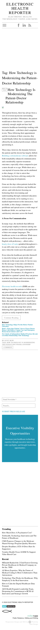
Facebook (18, 25)
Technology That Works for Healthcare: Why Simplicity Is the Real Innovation (20, 579)
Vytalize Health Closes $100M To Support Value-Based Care (19, 553)
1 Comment (7, 347)
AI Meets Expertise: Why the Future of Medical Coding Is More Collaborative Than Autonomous (19, 572)
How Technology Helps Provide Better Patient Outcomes (17, 325)
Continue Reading (11, 317)
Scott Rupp (9, 340)
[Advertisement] (20, 50)
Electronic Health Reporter (20, 8)
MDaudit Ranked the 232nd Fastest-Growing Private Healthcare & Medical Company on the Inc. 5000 (20, 564)
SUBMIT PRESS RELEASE (13, 411)
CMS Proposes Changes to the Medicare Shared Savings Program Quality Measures (19, 542)
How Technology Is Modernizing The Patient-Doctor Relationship (20, 95)
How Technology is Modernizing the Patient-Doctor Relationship (18, 343)
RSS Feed (29, 25)
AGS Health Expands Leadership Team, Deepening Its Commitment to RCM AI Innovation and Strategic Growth (18, 591)
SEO (24, 622)
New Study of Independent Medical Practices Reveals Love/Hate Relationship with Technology (20, 335)
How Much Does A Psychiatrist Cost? (17, 532)
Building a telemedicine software (15, 155)
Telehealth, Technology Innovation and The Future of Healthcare (19, 536)
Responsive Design (12, 622)
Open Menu (4, 25)
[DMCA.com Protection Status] (8, 607)
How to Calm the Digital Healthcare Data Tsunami (18, 584)
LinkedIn (24, 25)
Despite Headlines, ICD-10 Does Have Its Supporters (18, 547)
